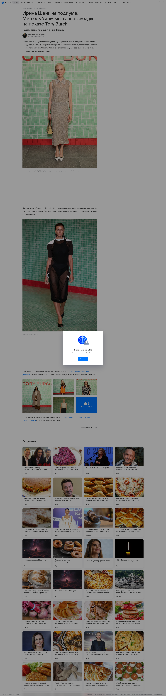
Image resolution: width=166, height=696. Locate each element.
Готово (83, 359)
